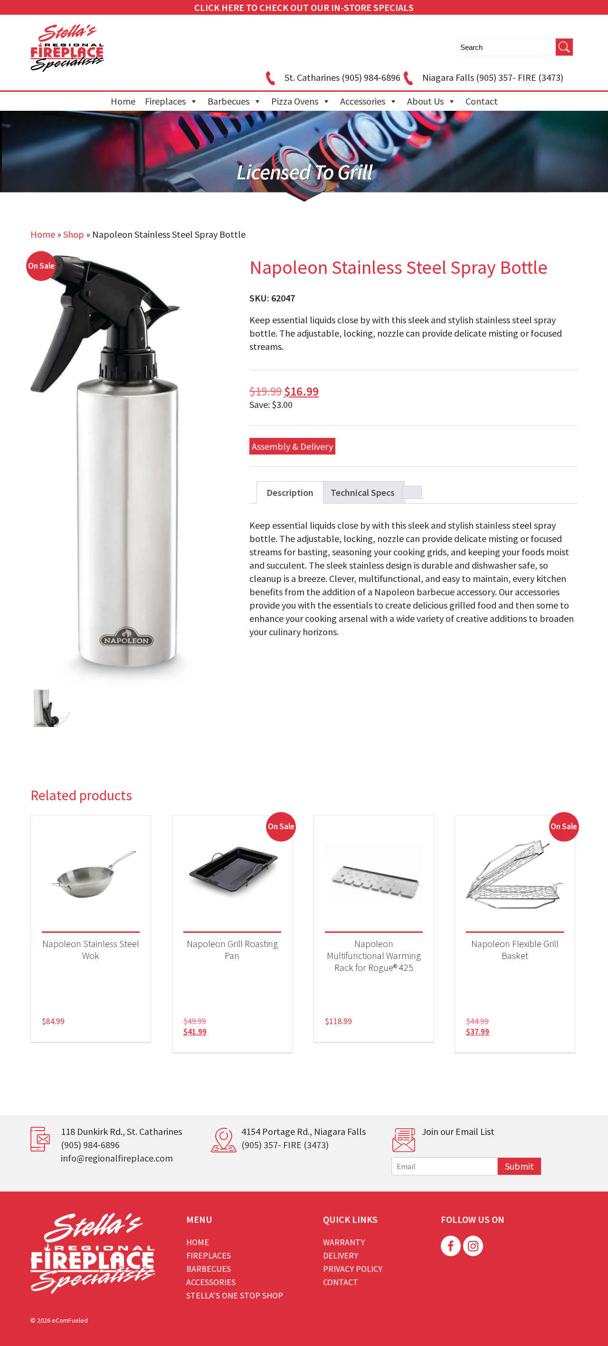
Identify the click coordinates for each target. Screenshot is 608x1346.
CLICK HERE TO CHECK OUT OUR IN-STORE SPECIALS (304, 7)
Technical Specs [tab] (363, 492)
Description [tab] (290, 492)
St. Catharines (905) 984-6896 (342, 77)
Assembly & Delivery (292, 446)
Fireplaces (165, 101)
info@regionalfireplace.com (117, 1158)
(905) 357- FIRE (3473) (285, 1145)
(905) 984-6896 (90, 1145)
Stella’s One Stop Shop (234, 1295)
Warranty (344, 1242)
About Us (425, 101)
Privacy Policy (352, 1268)
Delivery (340, 1255)
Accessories (362, 101)
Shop (73, 234)
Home (123, 101)
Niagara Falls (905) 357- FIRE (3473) (492, 77)
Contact (482, 101)
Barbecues (228, 101)
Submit (519, 1166)
